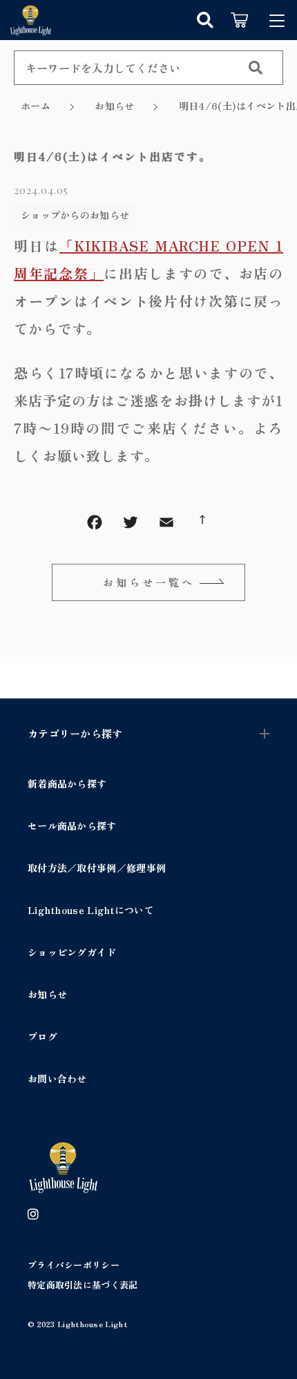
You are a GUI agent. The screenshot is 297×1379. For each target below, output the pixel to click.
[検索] (205, 20)
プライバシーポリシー (73, 1264)
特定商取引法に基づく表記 (83, 1284)
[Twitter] (130, 524)
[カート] (239, 20)
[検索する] (255, 68)
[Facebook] (95, 524)
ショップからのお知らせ (75, 215)
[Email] (166, 524)
